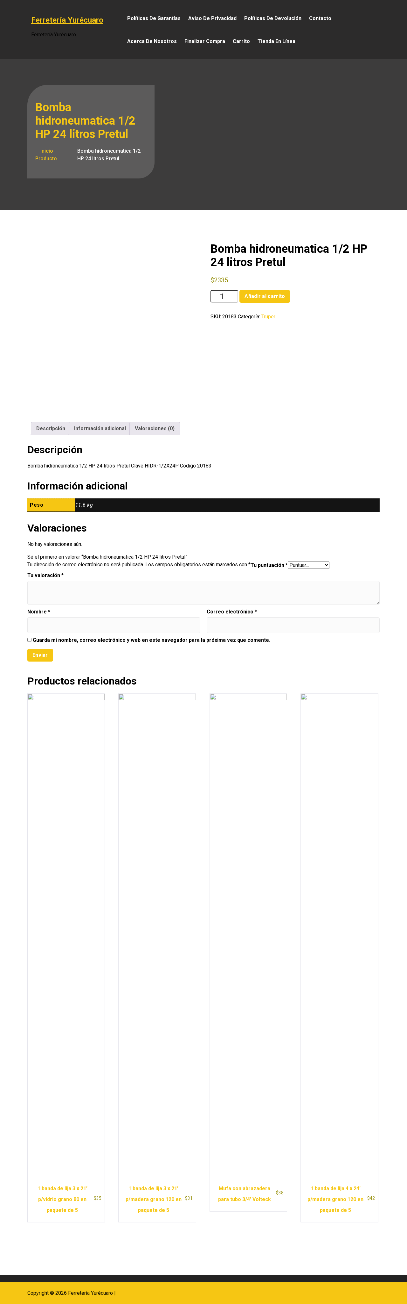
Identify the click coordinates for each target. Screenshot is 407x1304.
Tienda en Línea (276, 41)
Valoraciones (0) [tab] (155, 428)
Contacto (320, 18)
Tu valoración (45, 575)
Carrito (241, 41)
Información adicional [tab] (100, 428)
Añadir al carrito (265, 296)
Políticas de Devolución (272, 18)
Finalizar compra (204, 41)
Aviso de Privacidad (212, 18)
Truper (268, 317)
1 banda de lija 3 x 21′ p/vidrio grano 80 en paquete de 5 (62, 1199)
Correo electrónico (232, 612)
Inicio (46, 151)
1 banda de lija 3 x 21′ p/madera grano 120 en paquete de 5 (154, 1199)
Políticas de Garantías (154, 18)
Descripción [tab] (50, 428)
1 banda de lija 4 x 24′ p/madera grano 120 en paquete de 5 (335, 1199)
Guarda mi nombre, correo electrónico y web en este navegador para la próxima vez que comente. (151, 640)
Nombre (38, 612)
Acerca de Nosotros (152, 41)
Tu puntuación (269, 565)
